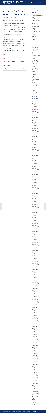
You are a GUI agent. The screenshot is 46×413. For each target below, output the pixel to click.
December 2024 (35, 130)
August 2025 (35, 117)
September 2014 (35, 325)
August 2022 (35, 174)
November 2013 (35, 341)
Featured (34, 58)
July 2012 (34, 366)
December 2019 (35, 225)
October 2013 (35, 342)
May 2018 (34, 255)
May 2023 (34, 160)
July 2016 (34, 290)
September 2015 (35, 306)
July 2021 (34, 195)
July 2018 (34, 252)
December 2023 (35, 149)
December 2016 (35, 282)
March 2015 (34, 315)
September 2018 (35, 249)
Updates (34, 88)
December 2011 (35, 377)
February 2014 (35, 336)
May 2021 (34, 198)
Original (34, 76)
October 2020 (35, 209)
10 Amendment (35, 46)
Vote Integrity (35, 92)
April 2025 (34, 123)
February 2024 (35, 146)
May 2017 (34, 274)
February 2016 (35, 298)
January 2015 (35, 318)
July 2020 (34, 214)
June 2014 (34, 329)
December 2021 (35, 187)
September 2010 (35, 396)
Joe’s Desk (34, 29)
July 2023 (34, 157)
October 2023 (35, 152)
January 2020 (35, 223)
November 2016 (35, 283)
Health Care (34, 63)
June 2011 (34, 387)
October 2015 (35, 304)
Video (33, 90)
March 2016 (34, 296)
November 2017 (35, 264)
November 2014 (35, 322)
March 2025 (34, 125)
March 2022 (34, 182)
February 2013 (35, 355)
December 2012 (35, 358)
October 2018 (35, 247)
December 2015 (35, 301)
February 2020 (35, 222)
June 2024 (34, 139)
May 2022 (34, 179)
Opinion (34, 36)
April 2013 (34, 352)
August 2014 (35, 326)
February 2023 (35, 165)
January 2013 (35, 356)
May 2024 (34, 141)
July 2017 (34, 271)
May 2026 (34, 103)
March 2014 (34, 334)
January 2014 (35, 337)
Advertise (34, 12)
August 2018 (35, 250)
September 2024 (35, 135)
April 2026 (34, 104)
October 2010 (35, 394)
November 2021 (35, 188)
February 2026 (35, 108)
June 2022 (34, 177)
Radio (33, 82)
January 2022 (35, 185)
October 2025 (35, 114)
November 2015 (35, 303)
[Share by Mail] (24, 68)
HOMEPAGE (34, 23)
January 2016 (35, 299)
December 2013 (35, 339)
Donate (33, 17)
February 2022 (35, 184)
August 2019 (35, 231)
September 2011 (35, 382)
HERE (35, 411)
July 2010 (34, 399)
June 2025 (34, 120)
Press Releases (35, 79)
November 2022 (35, 169)
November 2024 (35, 131)
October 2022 (35, 171)
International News (36, 25)
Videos (33, 39)
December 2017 (35, 263)
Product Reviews (35, 80)
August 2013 (35, 345)
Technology (34, 84)
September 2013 (35, 344)
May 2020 (34, 217)
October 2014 (35, 323)
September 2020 (35, 211)
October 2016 (35, 285)
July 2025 (34, 119)
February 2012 (35, 374)
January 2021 (35, 204)
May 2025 (34, 122)
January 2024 (35, 147)
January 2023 (35, 166)
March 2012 (34, 372)
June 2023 (34, 158)
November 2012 (35, 360)
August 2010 (35, 398)
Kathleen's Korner (36, 69)
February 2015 (35, 317)
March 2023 (34, 163)
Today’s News (35, 37)
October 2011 (35, 380)
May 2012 (34, 369)
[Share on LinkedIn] (19, 68)
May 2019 (34, 236)
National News (35, 33)
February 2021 (35, 203)
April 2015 (34, 314)
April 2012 (34, 371)
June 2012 (34, 367)
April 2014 (34, 333)
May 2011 (34, 388)
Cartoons (34, 50)
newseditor (14, 17)
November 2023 (35, 150)
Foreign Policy (35, 60)
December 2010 (35, 391)
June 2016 (34, 291)
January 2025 (35, 128)
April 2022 (34, 181)
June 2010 (34, 401)
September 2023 (35, 154)
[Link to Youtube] (38, 3)
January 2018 (35, 261)
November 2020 (35, 207)
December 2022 (35, 168)
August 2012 (35, 364)
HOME (33, 18)
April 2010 (34, 404)
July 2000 (34, 406)
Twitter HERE (15, 57)
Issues (33, 66)
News (33, 71)
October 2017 (35, 266)
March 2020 (34, 220)
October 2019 (35, 228)
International (35, 65)
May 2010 (34, 402)
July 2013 (34, 347)
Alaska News (35, 14)
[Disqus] (16, 90)
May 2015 (34, 312)
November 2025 (35, 112)
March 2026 (34, 106)
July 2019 (34, 233)
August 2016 (35, 288)
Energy (33, 57)
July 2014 (34, 328)
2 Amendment (35, 47)
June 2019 (34, 234)
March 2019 (34, 239)
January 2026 (35, 109)
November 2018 (35, 246)
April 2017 (34, 276)
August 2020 (35, 212)
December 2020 (35, 206)
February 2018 (35, 260)
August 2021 (35, 193)
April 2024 (34, 143)
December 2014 (35, 320)
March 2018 (34, 258)
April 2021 (34, 200)
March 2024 (34, 144)
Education (34, 54)
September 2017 (35, 268)
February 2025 (35, 127)
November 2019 (35, 226)
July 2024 (34, 138)
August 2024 (35, 136)
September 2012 (35, 363)
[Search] (30, 2)
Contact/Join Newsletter (37, 15)
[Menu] (33, 2)
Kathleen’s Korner (36, 31)
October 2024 (35, 133)
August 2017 (35, 269)
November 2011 (35, 379)
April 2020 (34, 219)
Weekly (33, 93)
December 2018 (35, 244)
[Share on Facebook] (5, 68)
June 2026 (34, 101)
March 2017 (34, 277)
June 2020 (34, 215)
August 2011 (35, 383)
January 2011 (35, 390)
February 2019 (35, 241)
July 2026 (34, 100)
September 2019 (35, 230)
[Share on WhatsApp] (14, 68)
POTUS (33, 77)
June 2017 (34, 272)
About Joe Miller (35, 10)
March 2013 (34, 353)
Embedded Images (36, 55)
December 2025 (35, 111)
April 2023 (34, 162)
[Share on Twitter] (10, 68)
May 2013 (34, 350)
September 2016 (35, 287)
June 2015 (34, 310)
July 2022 (34, 176)
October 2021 (35, 190)
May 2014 (34, 331)
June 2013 (34, 348)
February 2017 (35, 279)
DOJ (33, 52)
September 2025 (35, 116)
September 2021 (35, 192)
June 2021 (34, 196)
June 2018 (34, 253)
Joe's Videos (34, 68)
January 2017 (35, 280)
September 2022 (35, 173)
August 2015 (35, 307)
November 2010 (35, 393)
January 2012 (35, 375)
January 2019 (35, 242)
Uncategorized (35, 87)
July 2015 (34, 309)
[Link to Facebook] (42, 3)
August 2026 (35, 98)
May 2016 (34, 293)
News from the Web (36, 73)
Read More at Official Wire (9, 61)
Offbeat (33, 34)
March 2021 (34, 201)
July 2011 (34, 385)
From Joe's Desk (35, 61)
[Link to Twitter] (40, 3)
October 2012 (35, 361)
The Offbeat (34, 85)
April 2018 (34, 257)
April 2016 (34, 295)
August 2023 (35, 155)
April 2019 (34, 238)
